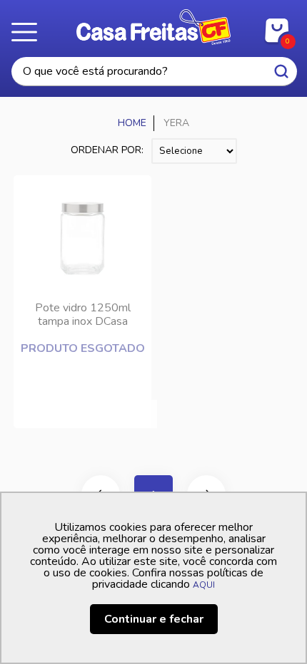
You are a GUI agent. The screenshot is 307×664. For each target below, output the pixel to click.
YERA (176, 123)
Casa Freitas (154, 27)
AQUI (204, 585)
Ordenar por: (107, 150)
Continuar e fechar (153, 619)
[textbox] (154, 71)
